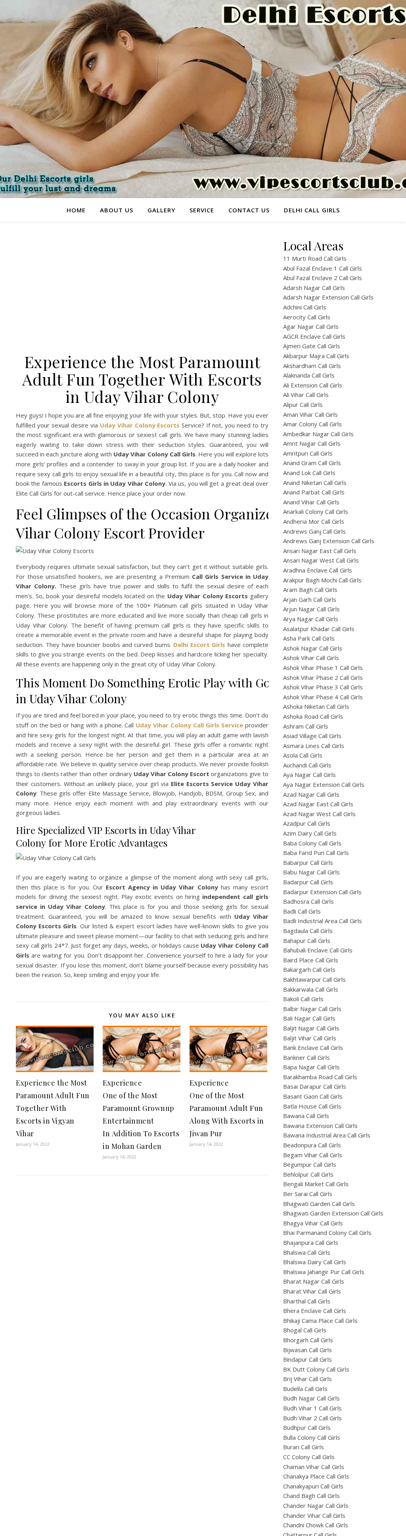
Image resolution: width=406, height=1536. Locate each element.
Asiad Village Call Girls (312, 736)
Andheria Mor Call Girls (313, 521)
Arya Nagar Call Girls (310, 619)
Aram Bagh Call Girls (310, 589)
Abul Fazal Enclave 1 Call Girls (322, 268)
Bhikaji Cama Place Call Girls (320, 1320)
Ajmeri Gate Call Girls (311, 346)
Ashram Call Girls (305, 726)
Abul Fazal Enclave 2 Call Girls (322, 278)
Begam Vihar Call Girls (312, 1155)
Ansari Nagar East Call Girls (319, 551)
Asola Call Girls (302, 755)
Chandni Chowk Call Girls (315, 1525)
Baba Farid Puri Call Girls (316, 853)
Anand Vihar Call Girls (311, 502)
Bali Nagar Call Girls (309, 1018)
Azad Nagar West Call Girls (319, 814)
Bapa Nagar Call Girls (311, 1067)
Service (202, 210)
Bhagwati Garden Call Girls (319, 1204)
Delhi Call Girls (312, 210)
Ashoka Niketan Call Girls (316, 706)
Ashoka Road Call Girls (313, 716)
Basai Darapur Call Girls (314, 1086)
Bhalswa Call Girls (306, 1252)
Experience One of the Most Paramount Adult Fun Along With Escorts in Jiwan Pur (227, 1108)
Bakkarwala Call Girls (310, 989)
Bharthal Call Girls (306, 1301)
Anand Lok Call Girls (309, 473)
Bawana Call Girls (306, 1116)
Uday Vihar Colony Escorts (140, 425)
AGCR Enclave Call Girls (314, 336)
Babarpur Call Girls (308, 862)
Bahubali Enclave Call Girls (317, 950)
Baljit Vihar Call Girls (309, 1038)
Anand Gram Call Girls (312, 463)
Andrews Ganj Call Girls (314, 531)
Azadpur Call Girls (306, 823)
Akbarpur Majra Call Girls (316, 356)
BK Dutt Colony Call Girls (316, 1369)
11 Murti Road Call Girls (315, 258)
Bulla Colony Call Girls (311, 1437)
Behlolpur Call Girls (308, 1174)
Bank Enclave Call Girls (313, 1047)
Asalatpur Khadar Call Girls (318, 629)
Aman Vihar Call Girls (310, 414)
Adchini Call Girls (304, 307)
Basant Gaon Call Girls (313, 1096)
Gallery (161, 210)
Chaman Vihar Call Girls (313, 1467)
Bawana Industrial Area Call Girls (326, 1135)
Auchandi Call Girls (307, 765)
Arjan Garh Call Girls (309, 599)
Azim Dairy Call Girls (310, 833)
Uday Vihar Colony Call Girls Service (189, 725)
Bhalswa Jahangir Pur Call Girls (323, 1272)
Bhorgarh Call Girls (308, 1340)
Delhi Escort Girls (199, 645)
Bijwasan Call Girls (307, 1350)
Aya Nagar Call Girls (309, 774)
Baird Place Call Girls (310, 960)
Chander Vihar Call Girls (314, 1515)
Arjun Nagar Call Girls (311, 609)
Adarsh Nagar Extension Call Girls (328, 297)
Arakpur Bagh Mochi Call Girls (322, 580)
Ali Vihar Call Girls (306, 395)
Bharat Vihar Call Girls (312, 1291)
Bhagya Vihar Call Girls (313, 1223)
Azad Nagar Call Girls (311, 794)
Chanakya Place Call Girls (316, 1476)
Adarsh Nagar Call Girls (314, 288)
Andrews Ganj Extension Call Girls (328, 541)
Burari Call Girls (303, 1447)
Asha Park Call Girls (309, 638)
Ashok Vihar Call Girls (311, 658)
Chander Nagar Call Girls (316, 1505)
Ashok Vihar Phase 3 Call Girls (323, 687)
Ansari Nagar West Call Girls (321, 560)
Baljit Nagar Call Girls (311, 1028)
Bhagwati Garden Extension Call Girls (333, 1213)
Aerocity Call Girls (306, 317)
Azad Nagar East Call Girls (318, 804)
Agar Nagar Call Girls (311, 326)
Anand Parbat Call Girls (314, 492)
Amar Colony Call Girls (312, 424)
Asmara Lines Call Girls (313, 746)
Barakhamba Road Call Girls (320, 1077)
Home (76, 210)
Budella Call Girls (305, 1389)
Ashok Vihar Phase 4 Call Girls (323, 697)
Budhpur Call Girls (307, 1427)
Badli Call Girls (302, 911)
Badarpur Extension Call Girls (322, 892)
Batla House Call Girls (312, 1106)
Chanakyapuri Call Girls (313, 1486)
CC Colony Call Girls (309, 1457)
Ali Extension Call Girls (312, 385)
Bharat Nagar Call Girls (313, 1281)
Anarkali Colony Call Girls (315, 511)
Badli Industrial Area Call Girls (322, 921)
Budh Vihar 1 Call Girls (312, 1408)
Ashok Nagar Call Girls (312, 648)
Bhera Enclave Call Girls (314, 1311)
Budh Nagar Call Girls (311, 1398)
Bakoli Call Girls (303, 999)
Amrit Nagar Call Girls (312, 443)
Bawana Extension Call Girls (320, 1126)
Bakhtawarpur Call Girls (314, 979)
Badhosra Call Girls (308, 901)
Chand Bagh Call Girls (311, 1496)
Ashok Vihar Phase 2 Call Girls (323, 677)
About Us (116, 210)
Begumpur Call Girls (309, 1164)
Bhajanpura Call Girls (310, 1242)
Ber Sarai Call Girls (307, 1194)
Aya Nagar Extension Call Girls (323, 784)
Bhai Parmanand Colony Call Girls (327, 1232)
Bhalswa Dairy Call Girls (314, 1262)
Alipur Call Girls (303, 404)
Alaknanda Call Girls (309, 375)
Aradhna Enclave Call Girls (317, 570)
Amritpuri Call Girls (308, 453)
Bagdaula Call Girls (308, 931)
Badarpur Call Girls (308, 882)
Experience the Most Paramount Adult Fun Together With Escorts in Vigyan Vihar (53, 1108)
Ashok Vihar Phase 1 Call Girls (323, 668)
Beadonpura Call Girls (312, 1145)
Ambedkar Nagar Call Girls (318, 434)
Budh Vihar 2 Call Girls (312, 1418)
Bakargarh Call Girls (309, 969)
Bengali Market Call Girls (316, 1184)
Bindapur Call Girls (307, 1359)
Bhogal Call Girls (304, 1330)
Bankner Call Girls (306, 1057)
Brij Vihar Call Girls (307, 1379)
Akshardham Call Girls (312, 366)
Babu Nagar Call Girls (311, 872)
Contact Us (249, 210)
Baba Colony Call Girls (312, 843)
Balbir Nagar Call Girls (312, 1009)
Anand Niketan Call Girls (315, 483)
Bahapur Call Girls (306, 940)
